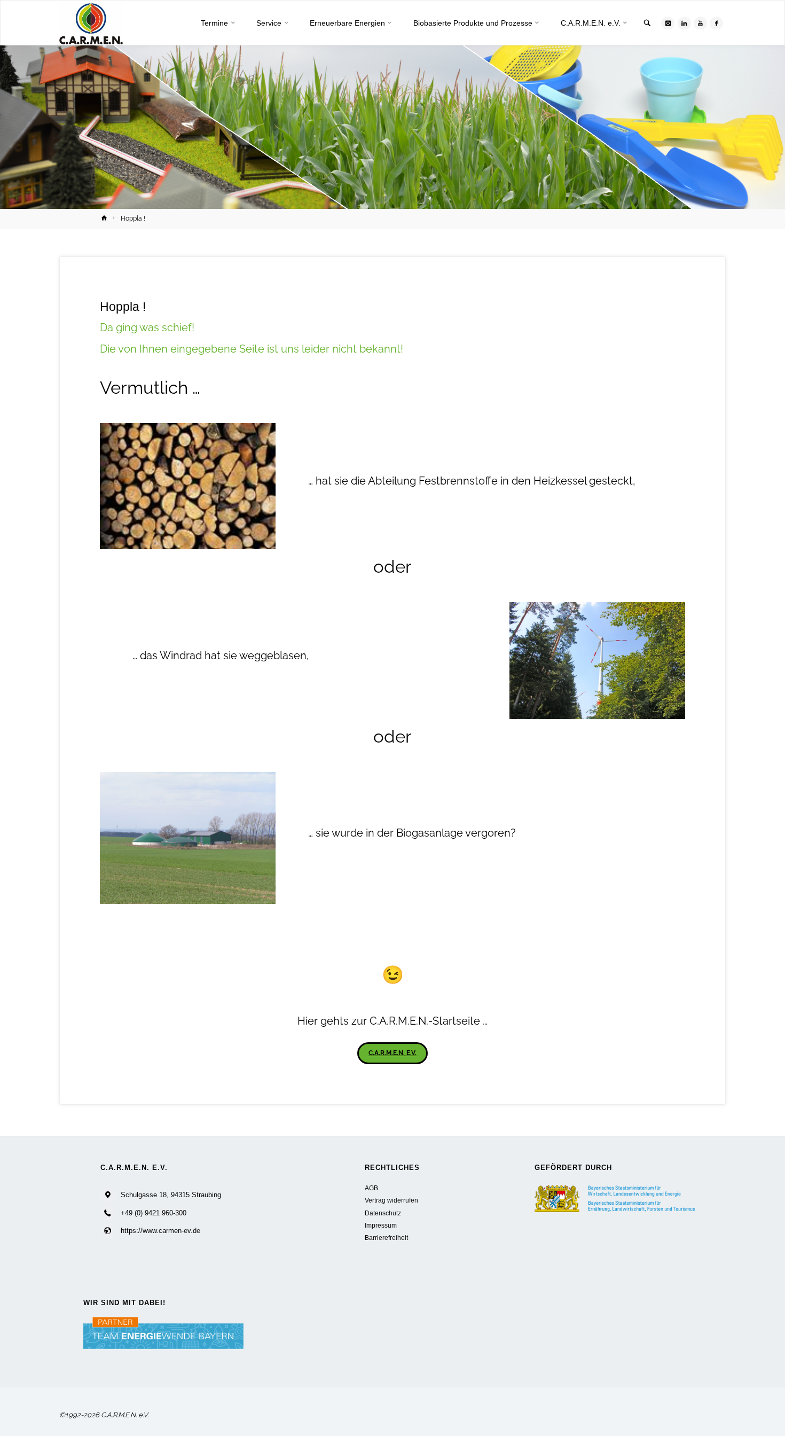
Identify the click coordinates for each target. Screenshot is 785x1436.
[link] (647, 24)
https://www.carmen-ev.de (160, 1231)
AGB (371, 1187)
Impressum (381, 1225)
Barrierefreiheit (386, 1237)
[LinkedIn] (684, 23)
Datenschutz (383, 1212)
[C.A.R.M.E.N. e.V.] (91, 23)
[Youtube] (700, 23)
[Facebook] (716, 23)
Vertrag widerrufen (391, 1200)
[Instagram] (667, 23)
